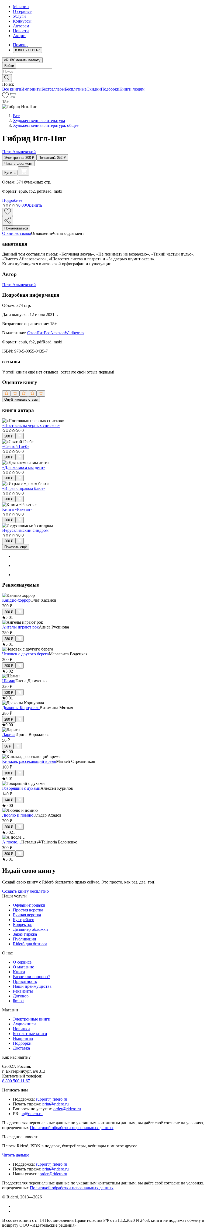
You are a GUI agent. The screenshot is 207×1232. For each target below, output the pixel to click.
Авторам (21, 26)
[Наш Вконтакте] (16, 1206)
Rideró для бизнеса (30, 944)
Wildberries (74, 333)
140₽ (8, 800)
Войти (9, 66)
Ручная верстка (27, 915)
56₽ (7, 746)
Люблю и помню (17, 815)
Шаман (8, 680)
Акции (19, 35)
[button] (103, 78)
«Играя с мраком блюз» (23, 488)
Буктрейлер (23, 919)
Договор (21, 996)
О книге (9, 233)
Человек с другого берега (25, 654)
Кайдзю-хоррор (16, 600)
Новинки (21, 1028)
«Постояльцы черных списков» (31, 425)
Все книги (11, 89)
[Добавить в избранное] (7, 212)
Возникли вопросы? (31, 976)
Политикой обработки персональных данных (71, 1127)
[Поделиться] (7, 220)
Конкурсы (22, 21)
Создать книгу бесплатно (25, 891)
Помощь (20, 44)
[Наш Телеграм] (15, 1211)
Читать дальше (15, 1155)
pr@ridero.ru (31, 1113)
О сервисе (22, 11)
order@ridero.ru (67, 1109)
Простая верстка (28, 910)
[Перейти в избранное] (5, 97)
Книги (19, 971)
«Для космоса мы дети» (23, 467)
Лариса (8, 734)
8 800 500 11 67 (16, 1081)
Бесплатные (76, 89)
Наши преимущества (32, 986)
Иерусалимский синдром (25, 530)
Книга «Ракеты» (17, 509)
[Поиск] (7, 78)
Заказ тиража (25, 934)
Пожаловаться (16, 228)
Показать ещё (15, 547)
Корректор (22, 924)
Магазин (21, 6)
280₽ (8, 457)
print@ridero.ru (55, 1104)
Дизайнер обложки (30, 929)
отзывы (24, 233)
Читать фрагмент (18, 163)
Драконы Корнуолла (21, 707)
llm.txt (18, 1000)
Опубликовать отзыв (21, 399)
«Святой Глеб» (15, 446)
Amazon (57, 333)
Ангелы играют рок (20, 627)
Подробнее (12, 200)
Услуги (19, 16)
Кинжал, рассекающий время (29, 761)
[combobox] (103, 71)
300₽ (8, 854)
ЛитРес (43, 333)
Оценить (34, 205)
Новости (21, 30)
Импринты (31, 89)
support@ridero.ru (51, 1099)
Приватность (25, 981)
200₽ (8, 436)
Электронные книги (31, 1019)
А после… (11, 842)
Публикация (24, 939)
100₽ (8, 773)
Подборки (110, 89)
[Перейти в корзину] (12, 97)
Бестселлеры (53, 89)
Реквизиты (23, 991)
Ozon (32, 333)
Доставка (21, 1048)
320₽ (8, 693)
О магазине (23, 967)
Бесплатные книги (30, 1033)
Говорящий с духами (21, 788)
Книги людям (131, 89)
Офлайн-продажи (29, 905)
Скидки (94, 89)
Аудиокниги (24, 1024)
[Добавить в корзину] (23, 170)
